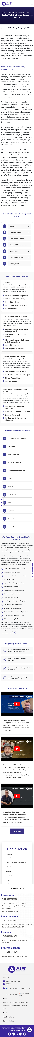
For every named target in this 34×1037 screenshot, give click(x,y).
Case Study (24, 1002)
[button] (9, 1034)
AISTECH (8, 984)
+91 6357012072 (26, 988)
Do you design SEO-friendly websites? (17, 659)
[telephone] (1, 505)
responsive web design (9, 633)
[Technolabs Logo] (6, 3)
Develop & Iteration (17, 239)
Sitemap (23, 1030)
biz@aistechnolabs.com (13, 981)
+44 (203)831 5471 (10, 952)
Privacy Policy (11, 1030)
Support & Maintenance (18, 245)
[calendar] (1, 502)
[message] (1, 499)
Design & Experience (17, 257)
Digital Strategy (16, 232)
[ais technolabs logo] (17, 969)
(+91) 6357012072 (9, 899)
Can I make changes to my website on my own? (19, 668)
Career (5, 1009)
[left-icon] (1, 28)
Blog (10, 1002)
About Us (5, 1002)
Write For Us (16, 1002)
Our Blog (18, 1030)
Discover (13, 226)
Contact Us (24, 1005)
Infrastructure (7, 1005)
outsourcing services (21, 193)
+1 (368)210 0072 (9, 936)
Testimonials (16, 1005)
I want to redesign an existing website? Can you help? (17, 678)
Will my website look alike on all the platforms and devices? (18, 650)
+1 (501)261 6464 (9, 920)
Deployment (14, 264)
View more (17, 831)
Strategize (14, 251)
